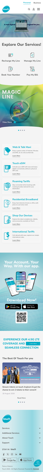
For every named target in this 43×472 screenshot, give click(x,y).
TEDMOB (36, 469)
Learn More (33, 344)
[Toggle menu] (38, 9)
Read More (21, 398)
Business (37, 3)
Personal (27, 2)
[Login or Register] (33, 9)
